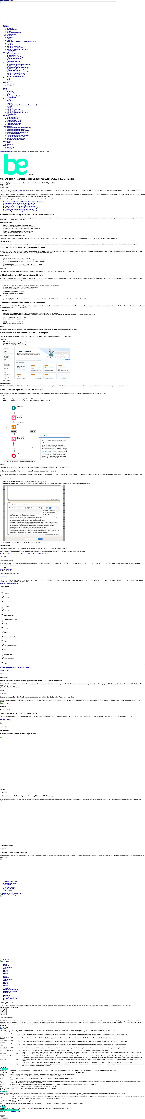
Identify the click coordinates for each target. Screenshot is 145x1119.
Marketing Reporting (13, 70)
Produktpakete (11, 34)
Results (2, 1116)
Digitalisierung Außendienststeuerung (19, 64)
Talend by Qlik (11, 51)
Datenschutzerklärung (10, 991)
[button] (6, 570)
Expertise (6, 52)
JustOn (9, 38)
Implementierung (12, 29)
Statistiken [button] (3, 1090)
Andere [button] (2, 1105)
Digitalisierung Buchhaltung (16, 66)
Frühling (14, 190)
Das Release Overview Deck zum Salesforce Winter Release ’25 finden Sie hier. (25, 554)
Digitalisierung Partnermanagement (18, 67)
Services (6, 26)
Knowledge (7, 78)
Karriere (9, 85)
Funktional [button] (3, 1067)
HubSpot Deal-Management (15, 76)
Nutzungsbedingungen (10, 989)
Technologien (7, 35)
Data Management (12, 55)
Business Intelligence (13, 54)
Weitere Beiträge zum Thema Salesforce (15, 667)
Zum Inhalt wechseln (6, 0)
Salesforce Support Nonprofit (16, 75)
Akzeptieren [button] (14, 1007)
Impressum (6, 992)
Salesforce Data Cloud (14, 46)
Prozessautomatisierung (14, 60)
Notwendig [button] (3, 1025)
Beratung (10, 28)
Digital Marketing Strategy (15, 57)
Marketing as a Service (14, 32)
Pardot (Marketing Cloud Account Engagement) (22, 41)
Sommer (22, 190)
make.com (10, 40)
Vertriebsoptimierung (13, 61)
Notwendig (5, 1027)
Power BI (9, 43)
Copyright (6, 988)
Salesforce (10, 44)
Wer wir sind (11, 84)
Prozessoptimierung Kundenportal (18, 72)
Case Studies (7, 63)
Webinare (10, 81)
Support (9, 31)
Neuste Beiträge (6, 720)
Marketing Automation (14, 58)
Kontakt (5, 973)
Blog (8, 79)
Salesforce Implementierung (16, 73)
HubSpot (9, 37)
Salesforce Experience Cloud (16, 47)
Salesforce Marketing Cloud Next (17, 49)
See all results (4, 1118)
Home (5, 25)
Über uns (6, 82)
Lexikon (5, 968)
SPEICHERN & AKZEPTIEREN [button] (9, 1110)
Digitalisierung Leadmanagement (17, 69)
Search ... (2, 1113)
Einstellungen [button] (4, 1007)
